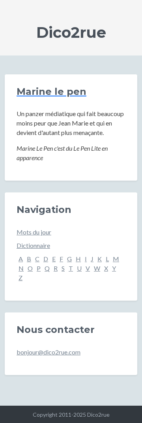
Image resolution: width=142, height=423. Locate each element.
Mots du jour (34, 232)
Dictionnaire (33, 245)
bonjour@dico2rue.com (48, 352)
